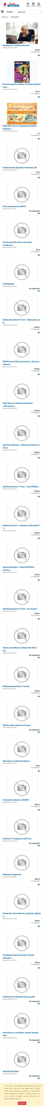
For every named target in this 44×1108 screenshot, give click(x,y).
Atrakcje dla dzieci (11, 1071)
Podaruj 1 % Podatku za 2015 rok (17, 839)
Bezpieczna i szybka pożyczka (16, 45)
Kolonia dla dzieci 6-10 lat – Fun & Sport (20, 609)
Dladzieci (5, 17)
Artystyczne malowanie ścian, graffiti (19, 997)
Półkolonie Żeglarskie (12, 874)
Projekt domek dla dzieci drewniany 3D (20, 167)
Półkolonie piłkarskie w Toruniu (16, 686)
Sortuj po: (10, 12)
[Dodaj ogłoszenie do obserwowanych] (38, 55)
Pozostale (15, 17)
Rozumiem (22, 1103)
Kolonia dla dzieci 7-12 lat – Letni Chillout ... (21, 486)
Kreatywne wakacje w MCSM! (16, 800)
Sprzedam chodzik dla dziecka (16, 761)
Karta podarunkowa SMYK (14, 206)
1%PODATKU (8, 284)
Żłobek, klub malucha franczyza (17, 725)
